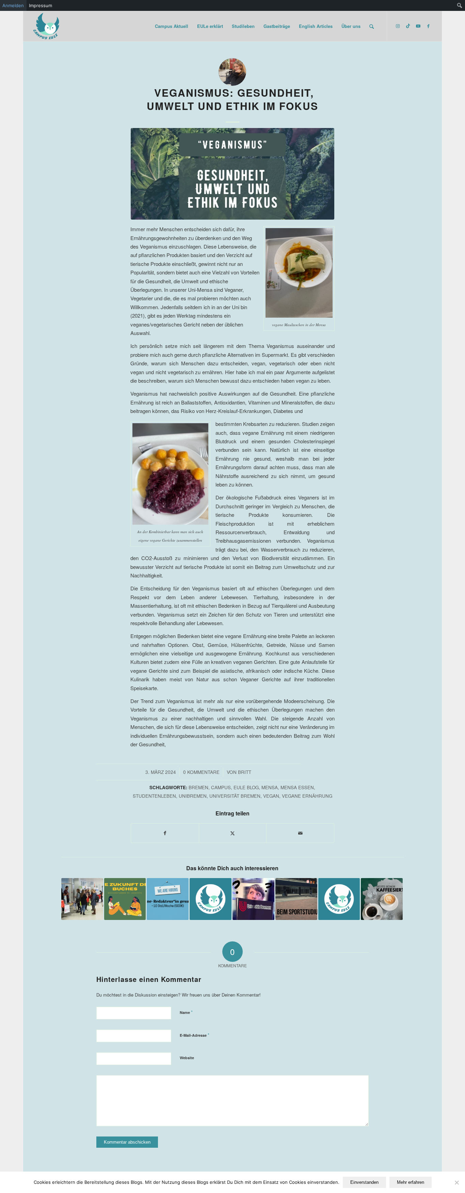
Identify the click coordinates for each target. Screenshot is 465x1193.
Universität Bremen (234, 796)
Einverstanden (364, 1182)
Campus (221, 787)
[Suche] (371, 26)
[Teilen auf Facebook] (165, 833)
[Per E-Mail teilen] (300, 833)
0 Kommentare (201, 772)
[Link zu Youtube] (418, 26)
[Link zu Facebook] (428, 26)
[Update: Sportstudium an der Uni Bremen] (296, 899)
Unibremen (193, 796)
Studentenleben (154, 796)
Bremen (198, 787)
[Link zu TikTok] (408, 26)
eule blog (246, 787)
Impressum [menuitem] (40, 5)
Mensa (269, 787)
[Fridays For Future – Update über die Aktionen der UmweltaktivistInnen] (339, 899)
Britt (244, 772)
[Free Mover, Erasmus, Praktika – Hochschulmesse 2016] (82, 899)
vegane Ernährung (307, 796)
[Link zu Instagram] (397, 26)
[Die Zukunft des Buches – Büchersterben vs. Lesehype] (125, 899)
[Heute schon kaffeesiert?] (382, 899)
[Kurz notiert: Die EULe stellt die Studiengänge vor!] (253, 899)
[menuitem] (459, 5)
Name (186, 1012)
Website (187, 1057)
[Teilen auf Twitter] (233, 833)
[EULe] (47, 26)
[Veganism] (232, 174)
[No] (456, 1182)
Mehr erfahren (410, 1182)
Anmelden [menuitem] (13, 5)
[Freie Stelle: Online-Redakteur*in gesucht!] (168, 899)
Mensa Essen (297, 787)
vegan (271, 796)
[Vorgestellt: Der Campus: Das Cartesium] (210, 899)
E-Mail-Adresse (194, 1035)
